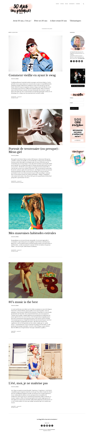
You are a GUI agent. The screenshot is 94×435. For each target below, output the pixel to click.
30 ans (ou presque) (51, 429)
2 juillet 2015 (13, 406)
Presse (66, 3)
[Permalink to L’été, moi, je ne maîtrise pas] (35, 379)
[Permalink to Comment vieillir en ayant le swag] (35, 71)
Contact (57, 3)
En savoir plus (81, 58)
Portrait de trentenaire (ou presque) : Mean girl (34, 150)
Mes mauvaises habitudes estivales (32, 233)
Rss (52, 426)
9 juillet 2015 (13, 331)
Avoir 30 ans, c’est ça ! (22, 21)
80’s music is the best (23, 302)
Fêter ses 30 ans (40, 21)
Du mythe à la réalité (14, 97)
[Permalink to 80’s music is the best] (35, 298)
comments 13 (19, 96)
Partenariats (72, 3)
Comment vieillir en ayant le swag (32, 75)
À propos (62, 3)
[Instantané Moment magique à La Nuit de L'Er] (77, 76)
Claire (17, 78)
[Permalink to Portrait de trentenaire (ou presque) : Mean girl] (35, 144)
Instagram (50, 426)
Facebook (42, 426)
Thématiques (75, 21)
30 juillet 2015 (13, 96)
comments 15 (19, 250)
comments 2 (19, 331)
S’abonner (78, 3)
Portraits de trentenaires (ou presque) (17, 182)
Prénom (71, 97)
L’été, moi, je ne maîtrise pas (28, 383)
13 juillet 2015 (13, 250)
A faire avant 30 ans (58, 21)
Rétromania (13, 332)
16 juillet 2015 (13, 181)
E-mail (71, 102)
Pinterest (47, 426)
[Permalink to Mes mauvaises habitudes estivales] (35, 229)
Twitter (44, 426)
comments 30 (19, 406)
